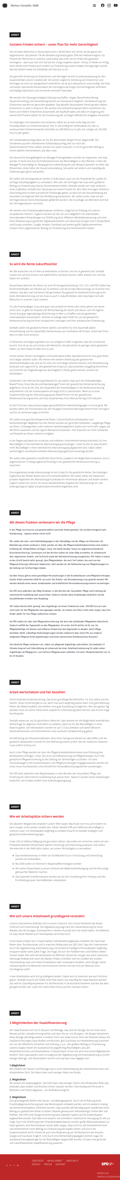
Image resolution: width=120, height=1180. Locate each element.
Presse (48, 1164)
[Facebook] (102, 5)
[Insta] (10, 1165)
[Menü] (94, 5)
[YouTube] (116, 5)
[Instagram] (109, 5)
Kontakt (60, 1164)
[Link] (4, 5)
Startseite (38, 1160)
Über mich (72, 1160)
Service (36, 1164)
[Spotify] (17, 1165)
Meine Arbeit (54, 1160)
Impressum (103, 1173)
